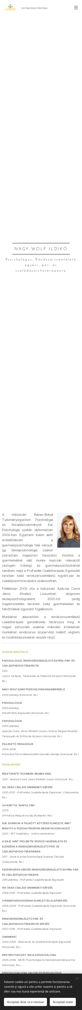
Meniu (76, 7)
